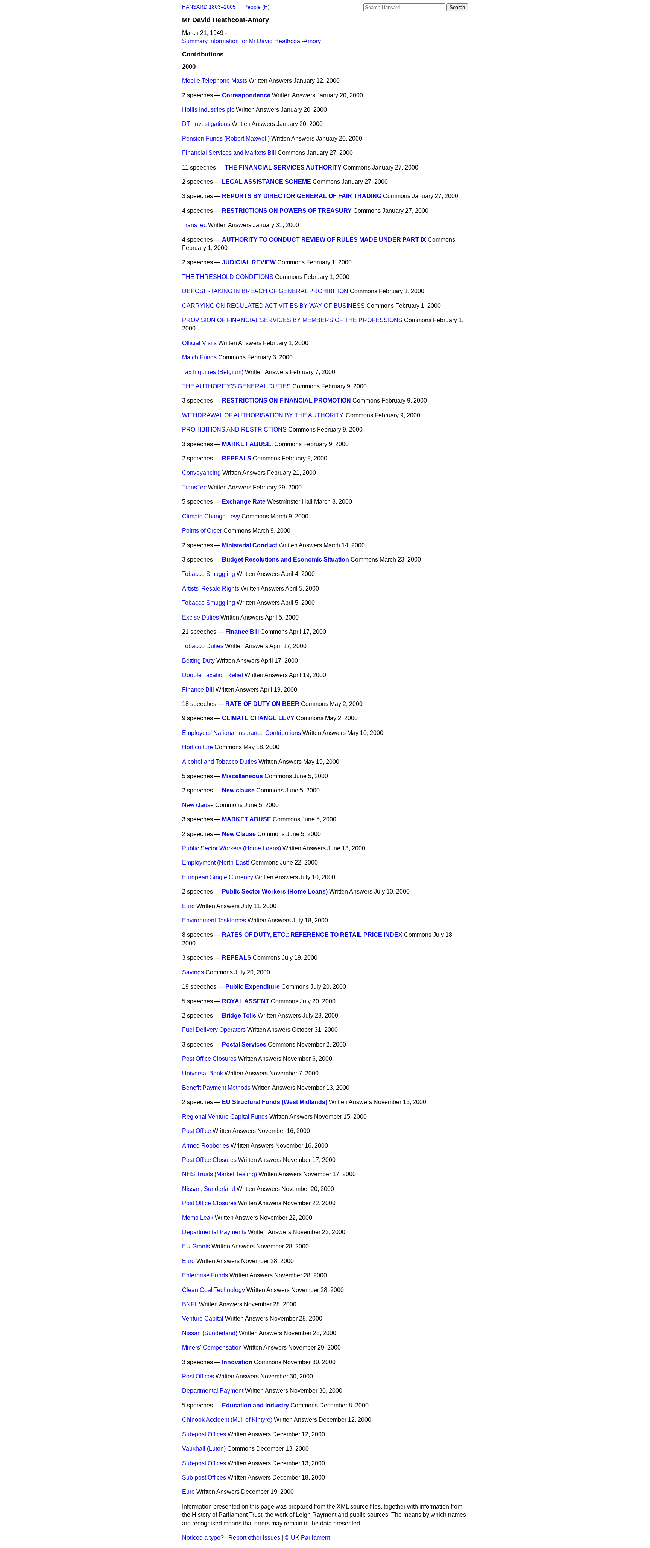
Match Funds (199, 357)
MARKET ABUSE (246, 819)
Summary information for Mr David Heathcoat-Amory (251, 41)
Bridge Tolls (239, 1015)
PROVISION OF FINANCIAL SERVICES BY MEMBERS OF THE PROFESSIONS (292, 320)
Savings (193, 972)
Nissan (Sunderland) (209, 1333)
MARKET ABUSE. (247, 444)
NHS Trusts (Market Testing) (219, 1174)
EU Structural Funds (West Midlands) (274, 1102)
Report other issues (254, 1537)
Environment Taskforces (214, 920)
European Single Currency (217, 877)
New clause (238, 790)
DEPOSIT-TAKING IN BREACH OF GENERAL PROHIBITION (265, 291)
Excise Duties (200, 617)
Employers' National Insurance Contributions (241, 733)
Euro (188, 906)
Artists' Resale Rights (210, 588)
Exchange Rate (244, 501)
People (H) (257, 7)
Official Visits (199, 343)
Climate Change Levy (211, 516)
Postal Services (244, 1044)
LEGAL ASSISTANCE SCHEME (266, 182)
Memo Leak (197, 1218)
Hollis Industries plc (208, 109)
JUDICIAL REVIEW (249, 262)
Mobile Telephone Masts (214, 80)
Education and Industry (255, 1405)
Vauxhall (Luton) (204, 1448)
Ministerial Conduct (249, 545)
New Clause (239, 834)
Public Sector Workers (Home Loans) (231, 848)
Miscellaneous (242, 776)
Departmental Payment (212, 1390)
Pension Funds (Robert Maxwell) (226, 138)
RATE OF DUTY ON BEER (262, 704)
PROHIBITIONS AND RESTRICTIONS (234, 429)
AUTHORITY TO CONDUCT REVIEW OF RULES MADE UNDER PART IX (324, 239)
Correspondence (246, 95)
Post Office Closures (209, 1059)
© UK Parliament (307, 1537)
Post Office (196, 1131)
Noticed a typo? (203, 1537)
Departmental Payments (214, 1232)
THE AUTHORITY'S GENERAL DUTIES (236, 386)
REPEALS (236, 458)
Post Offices (198, 1376)
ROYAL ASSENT (245, 1001)
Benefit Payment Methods (216, 1088)
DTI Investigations (206, 124)
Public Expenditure (252, 986)
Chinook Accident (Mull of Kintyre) (227, 1419)
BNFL (189, 1304)
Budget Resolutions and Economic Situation (285, 559)
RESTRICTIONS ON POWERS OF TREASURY (287, 211)
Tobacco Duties (202, 646)
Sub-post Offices (204, 1434)
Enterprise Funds (205, 1275)
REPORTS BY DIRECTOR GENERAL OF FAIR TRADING (301, 196)
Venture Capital (202, 1318)
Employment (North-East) (215, 862)
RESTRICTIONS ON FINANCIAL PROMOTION (286, 400)
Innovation (237, 1362)
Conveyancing (201, 473)
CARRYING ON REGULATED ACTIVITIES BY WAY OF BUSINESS (273, 306)
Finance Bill (242, 632)
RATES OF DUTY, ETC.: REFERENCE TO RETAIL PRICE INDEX (312, 935)
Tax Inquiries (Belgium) (212, 372)
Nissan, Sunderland (208, 1189)
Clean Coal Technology (213, 1290)
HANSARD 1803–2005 (209, 7)
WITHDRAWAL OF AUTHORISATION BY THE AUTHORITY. (263, 415)
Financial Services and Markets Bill (229, 153)
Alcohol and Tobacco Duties (219, 762)
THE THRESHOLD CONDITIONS (227, 277)
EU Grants (196, 1246)
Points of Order (202, 530)
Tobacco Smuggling (208, 574)
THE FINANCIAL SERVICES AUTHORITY (283, 167)
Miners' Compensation (212, 1347)
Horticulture (197, 747)
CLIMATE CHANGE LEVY (258, 718)
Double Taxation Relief (212, 675)
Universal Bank (202, 1073)
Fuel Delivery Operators (214, 1030)
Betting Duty (198, 660)
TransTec (194, 225)
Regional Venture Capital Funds (225, 1116)
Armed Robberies (205, 1145)
